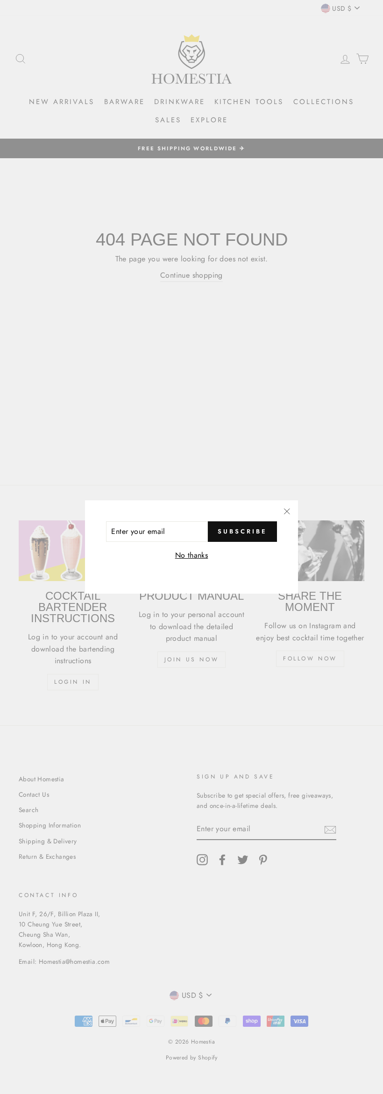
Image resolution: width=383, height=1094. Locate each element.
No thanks (191, 555)
